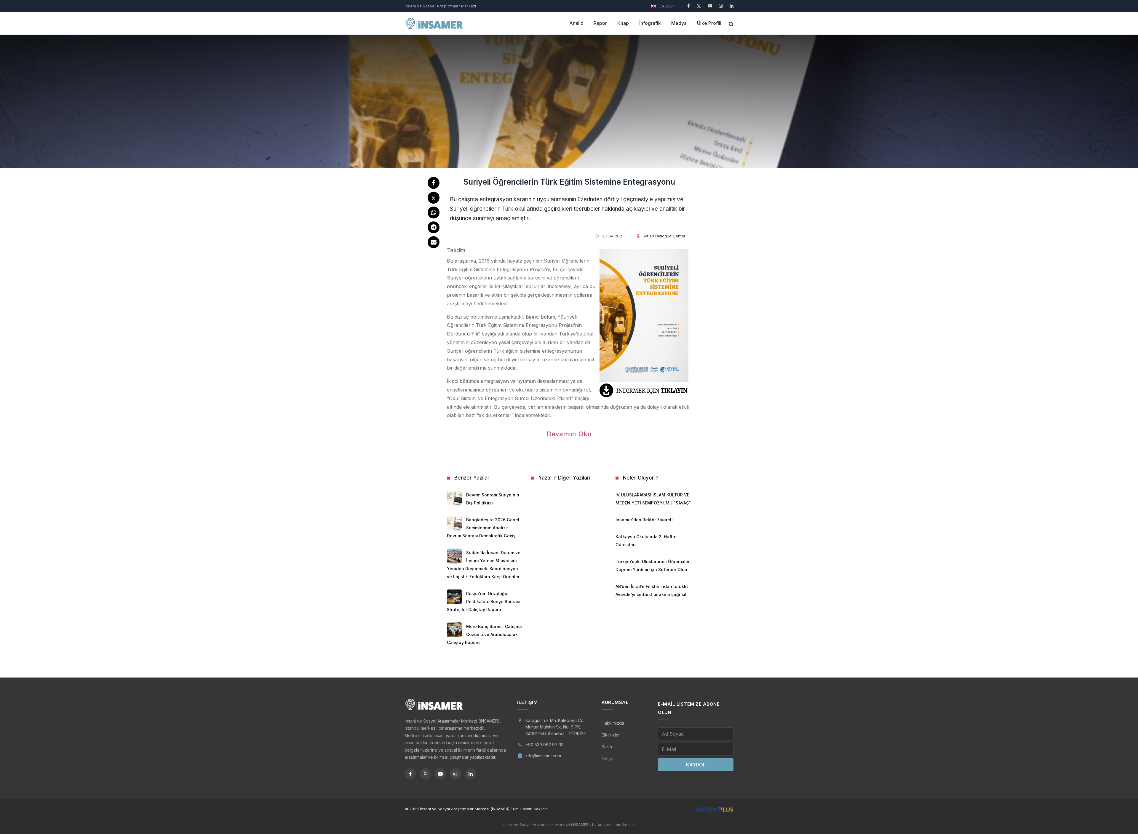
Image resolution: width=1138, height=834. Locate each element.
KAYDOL (696, 765)
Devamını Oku (569, 434)
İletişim (608, 758)
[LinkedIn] (731, 6)
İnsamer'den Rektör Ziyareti (644, 519)
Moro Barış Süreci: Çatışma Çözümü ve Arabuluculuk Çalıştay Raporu (484, 634)
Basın (607, 746)
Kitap (623, 23)
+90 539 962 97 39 (544, 744)
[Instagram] (721, 6)
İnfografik (650, 23)
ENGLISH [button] (666, 6)
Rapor (600, 23)
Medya (679, 23)
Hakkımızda (613, 723)
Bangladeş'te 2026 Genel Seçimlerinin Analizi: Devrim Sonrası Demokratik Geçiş (483, 527)
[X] (699, 6)
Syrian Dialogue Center (663, 236)
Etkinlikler (611, 734)
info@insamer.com (543, 755)
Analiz (576, 23)
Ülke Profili (709, 23)
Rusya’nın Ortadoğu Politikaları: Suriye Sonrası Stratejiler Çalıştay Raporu (483, 601)
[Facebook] (688, 6)
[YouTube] (710, 6)
